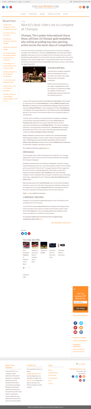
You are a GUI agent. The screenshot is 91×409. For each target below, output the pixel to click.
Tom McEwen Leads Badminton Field (9, 81)
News (42, 14)
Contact (27, 1)
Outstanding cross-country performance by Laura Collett (9, 66)
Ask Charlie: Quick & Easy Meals (9, 34)
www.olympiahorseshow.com (60, 222)
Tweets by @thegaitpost (80, 340)
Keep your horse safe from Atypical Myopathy (9, 88)
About (20, 1)
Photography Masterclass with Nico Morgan (10, 41)
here (47, 148)
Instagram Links (53, 372)
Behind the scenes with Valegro (10, 48)
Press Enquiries (52, 378)
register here (30, 380)
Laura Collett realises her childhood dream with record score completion (9, 56)
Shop (65, 14)
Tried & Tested (54, 14)
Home (4, 1)
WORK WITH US (12, 1)
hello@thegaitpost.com (34, 373)
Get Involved (52, 375)
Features (33, 14)
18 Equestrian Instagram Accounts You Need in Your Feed (10, 27)
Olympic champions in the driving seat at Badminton (10, 74)
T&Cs (50, 381)
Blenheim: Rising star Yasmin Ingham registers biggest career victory (10, 97)
